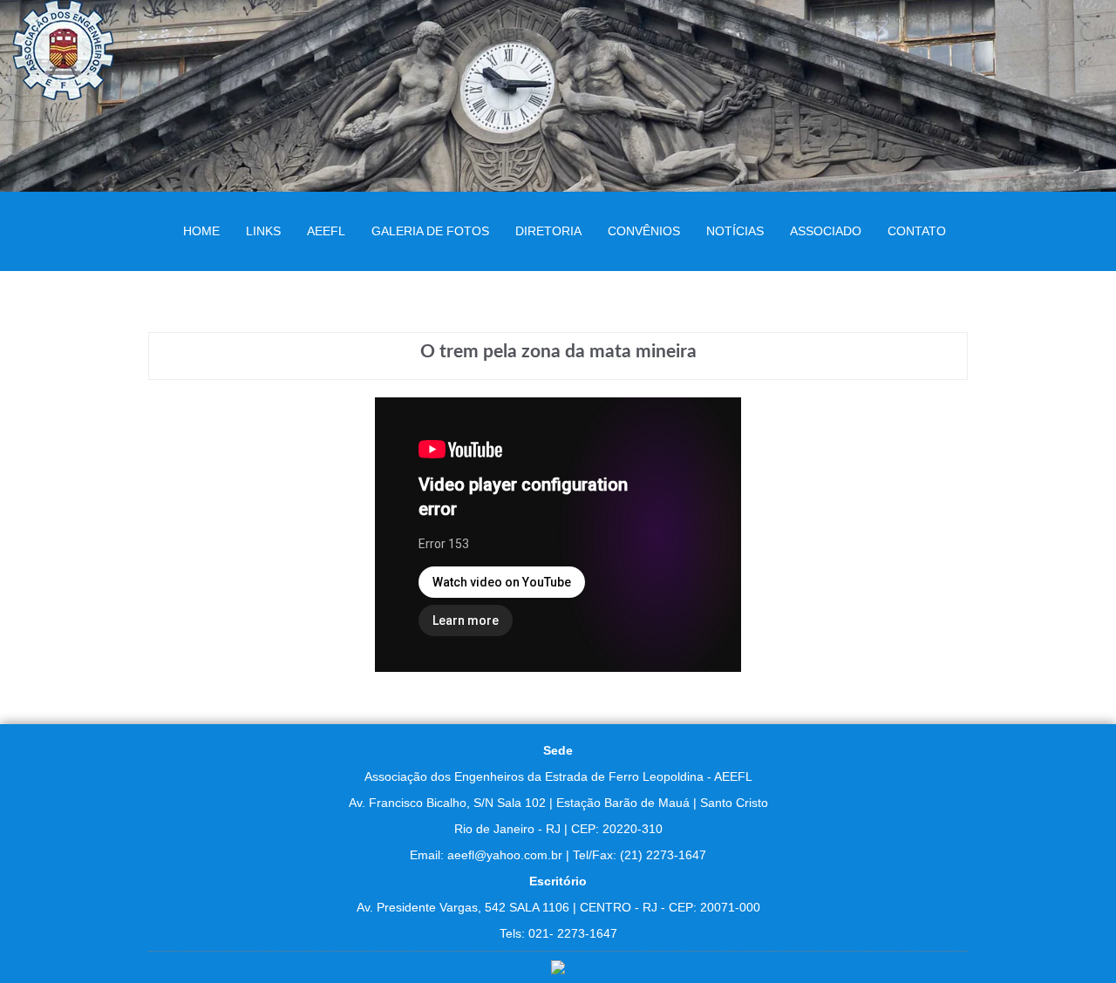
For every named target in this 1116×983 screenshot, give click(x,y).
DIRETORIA (548, 231)
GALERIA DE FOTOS (430, 231)
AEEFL (326, 231)
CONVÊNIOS (644, 231)
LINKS (263, 231)
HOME (201, 231)
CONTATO (917, 231)
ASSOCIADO (825, 231)
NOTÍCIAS (735, 231)
